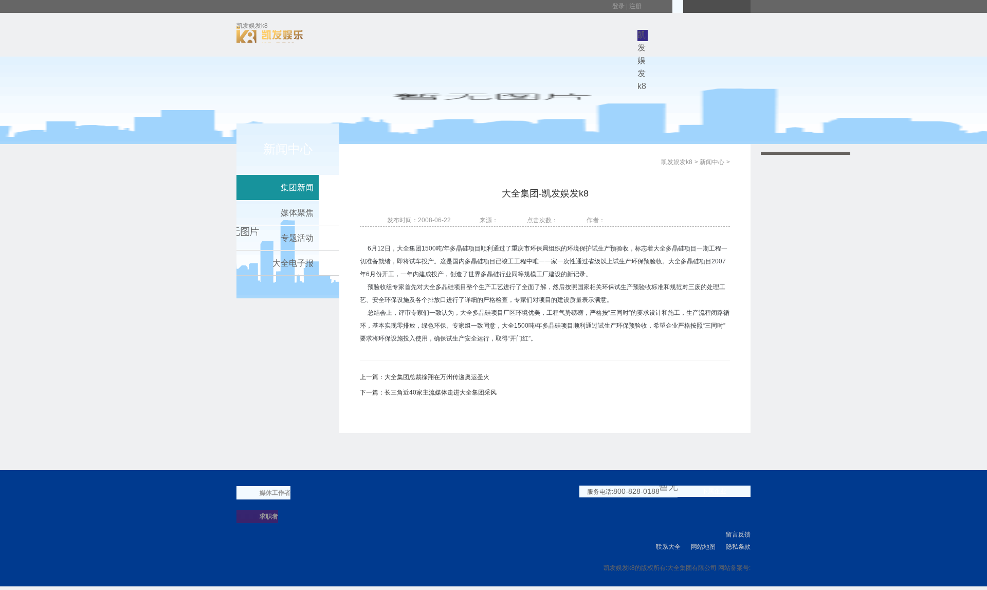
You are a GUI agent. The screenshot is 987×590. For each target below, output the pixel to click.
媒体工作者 (275, 492)
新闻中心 (712, 162)
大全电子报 (293, 263)
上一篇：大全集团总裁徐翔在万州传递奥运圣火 (424, 377)
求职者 (269, 516)
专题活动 (297, 238)
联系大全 (668, 546)
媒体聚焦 (297, 212)
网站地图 (703, 546)
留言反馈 (738, 534)
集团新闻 (297, 187)
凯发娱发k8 (252, 27)
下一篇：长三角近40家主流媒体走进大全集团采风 (428, 392)
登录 (618, 6)
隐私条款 (738, 546)
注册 (635, 6)
